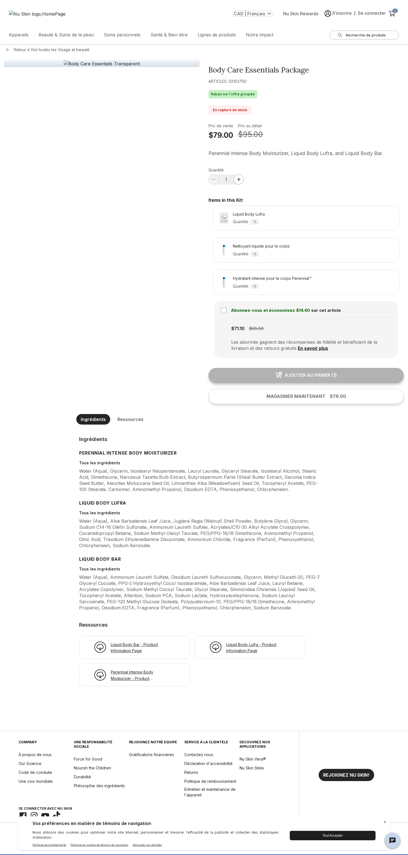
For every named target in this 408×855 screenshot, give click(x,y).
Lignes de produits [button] (217, 35)
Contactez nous (198, 754)
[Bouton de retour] (9, 49)
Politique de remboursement (210, 781)
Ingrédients (93, 419)
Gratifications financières (151, 754)
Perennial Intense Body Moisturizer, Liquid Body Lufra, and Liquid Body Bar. (295, 153)
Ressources (130, 419)
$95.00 (250, 134)
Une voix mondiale (36, 781)
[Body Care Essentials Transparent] (102, 63)
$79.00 (220, 135)
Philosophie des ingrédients (99, 785)
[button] (346, 775)
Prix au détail (250, 125)
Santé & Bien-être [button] (169, 35)
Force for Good (88, 759)
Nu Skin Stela (252, 768)
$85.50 (256, 328)
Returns (191, 772)
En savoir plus (313, 348)
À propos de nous (35, 754)
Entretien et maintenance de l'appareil (210, 792)
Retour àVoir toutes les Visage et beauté (51, 49)
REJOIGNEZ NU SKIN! (346, 775)
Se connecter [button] (372, 13)
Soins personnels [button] (122, 35)
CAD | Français (249, 13)
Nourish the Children (92, 768)
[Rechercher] (340, 35)
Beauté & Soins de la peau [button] (66, 35)
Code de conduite (35, 772)
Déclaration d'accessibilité (208, 763)
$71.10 (238, 328)
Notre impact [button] (259, 35)
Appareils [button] (19, 35)
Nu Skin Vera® (253, 759)
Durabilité (82, 776)
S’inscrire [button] (342, 13)
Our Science (30, 763)
